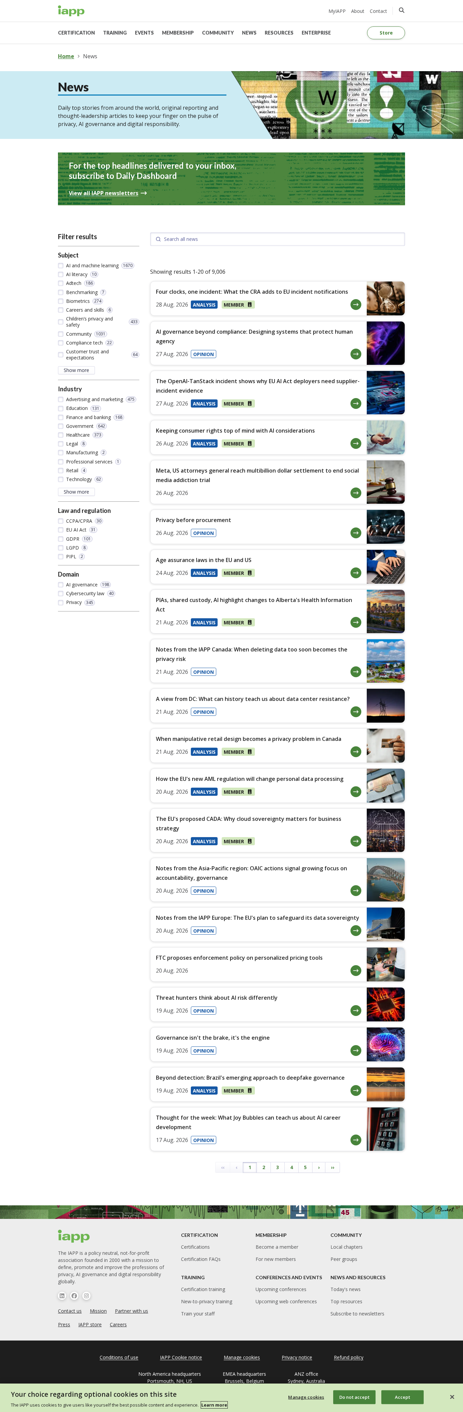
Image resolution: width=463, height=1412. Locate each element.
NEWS (249, 33)
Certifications (195, 1247)
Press (64, 1324)
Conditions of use (119, 1357)
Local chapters (346, 1247)
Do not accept (354, 1397)
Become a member (277, 1247)
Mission (98, 1311)
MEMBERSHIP (178, 33)
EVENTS (144, 33)
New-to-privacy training (206, 1301)
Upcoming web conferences (286, 1301)
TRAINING (115, 33)
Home (66, 56)
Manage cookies (306, 1397)
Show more (76, 370)
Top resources (346, 1301)
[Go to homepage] (71, 10)
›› (332, 1167)
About (357, 11)
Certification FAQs (201, 1259)
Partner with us (131, 1311)
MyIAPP (337, 11)
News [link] (90, 56)
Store (386, 32)
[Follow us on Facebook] (74, 1296)
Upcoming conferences (281, 1289)
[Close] (452, 1396)
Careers (118, 1324)
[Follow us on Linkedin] (62, 1296)
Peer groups (343, 1259)
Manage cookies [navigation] (242, 1357)
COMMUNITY (218, 33)
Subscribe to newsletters (357, 1313)
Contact (378, 11)
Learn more (214, 1405)
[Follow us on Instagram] (86, 1296)
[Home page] (74, 1236)
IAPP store (90, 1324)
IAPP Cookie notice (181, 1357)
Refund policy (348, 1357)
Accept (402, 1397)
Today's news (345, 1289)
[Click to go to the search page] (401, 10)
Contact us (70, 1311)
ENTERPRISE (316, 33)
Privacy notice (297, 1357)
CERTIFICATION (76, 33)
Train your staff (198, 1313)
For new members (276, 1259)
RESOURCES (279, 33)
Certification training (203, 1289)
